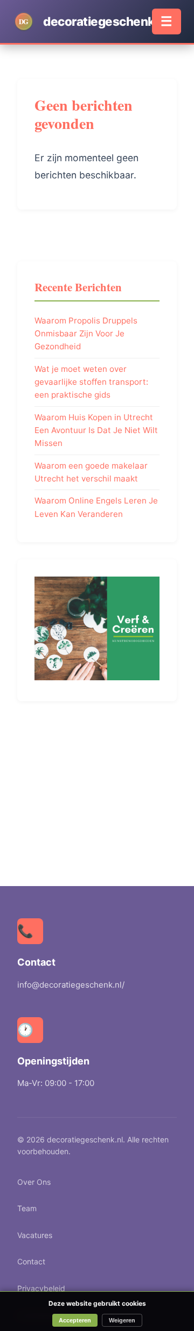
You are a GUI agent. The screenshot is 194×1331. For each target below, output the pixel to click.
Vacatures (34, 1235)
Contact (31, 1261)
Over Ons (34, 1181)
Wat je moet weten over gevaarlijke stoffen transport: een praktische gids (91, 382)
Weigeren (122, 1320)
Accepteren (75, 1320)
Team (27, 1208)
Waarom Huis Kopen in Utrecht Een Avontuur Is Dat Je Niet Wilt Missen (96, 430)
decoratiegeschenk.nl (105, 21)
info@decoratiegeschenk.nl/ (70, 985)
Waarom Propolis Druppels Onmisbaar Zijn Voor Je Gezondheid (85, 333)
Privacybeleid (41, 1288)
